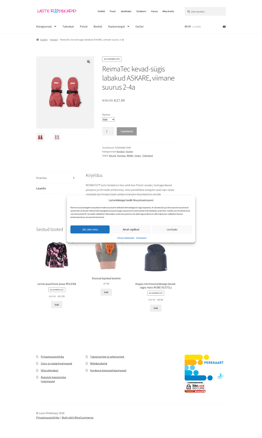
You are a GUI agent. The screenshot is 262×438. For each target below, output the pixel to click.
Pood (112, 11)
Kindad (54, 39)
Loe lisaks (172, 229)
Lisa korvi (127, 131)
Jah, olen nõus (90, 229)
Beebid (98, 26)
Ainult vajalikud (131, 229)
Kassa (154, 11)
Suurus (106, 114)
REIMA (130, 155)
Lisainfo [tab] (41, 188)
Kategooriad (44, 26)
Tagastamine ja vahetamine (107, 356)
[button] (88, 62)
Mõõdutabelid (98, 363)
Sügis (138, 155)
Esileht (101, 11)
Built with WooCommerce (77, 417)
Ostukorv (141, 11)
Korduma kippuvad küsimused (108, 370)
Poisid (83, 26)
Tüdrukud (68, 26)
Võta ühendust (49, 370)
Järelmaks (126, 11)
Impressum (141, 237)
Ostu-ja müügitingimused (56, 363)
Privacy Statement (125, 237)
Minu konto (168, 11)
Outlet (139, 26)
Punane (121, 155)
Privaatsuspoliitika (52, 356)
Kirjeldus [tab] (41, 178)
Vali (57, 304)
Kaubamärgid (116, 26)
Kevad (112, 155)
